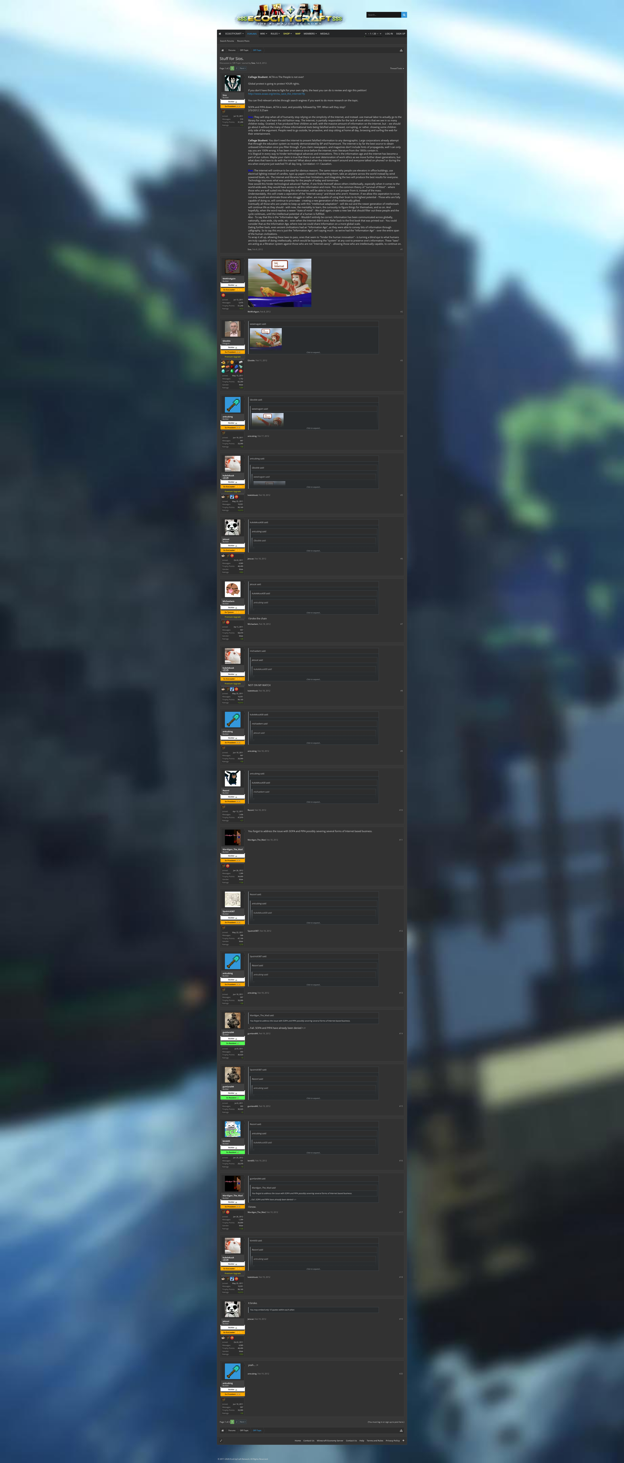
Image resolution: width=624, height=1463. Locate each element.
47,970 (240, 817)
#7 (401, 624)
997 (241, 440)
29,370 (240, 1163)
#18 (401, 1277)
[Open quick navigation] (401, 50)
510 (241, 119)
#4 (401, 436)
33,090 (240, 443)
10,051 (240, 504)
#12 (401, 931)
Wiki (262, 33)
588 (241, 935)
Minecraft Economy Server (330, 1440)
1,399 (241, 873)
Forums (252, 33)
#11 (401, 840)
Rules (274, 33)
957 (241, 630)
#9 (401, 751)
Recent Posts (243, 41)
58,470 (240, 633)
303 (241, 1051)
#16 (401, 1160)
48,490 (240, 566)
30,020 (240, 1054)
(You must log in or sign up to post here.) (386, 1422)
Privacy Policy (393, 1440)
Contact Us (308, 1440)
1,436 (241, 814)
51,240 (240, 305)
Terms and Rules (375, 1440)
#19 (401, 1319)
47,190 (240, 938)
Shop (286, 33)
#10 (401, 810)
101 (241, 1160)
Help (361, 1440)
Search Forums (227, 41)
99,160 (240, 507)
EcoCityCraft (233, 33)
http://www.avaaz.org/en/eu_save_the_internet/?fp (276, 93)
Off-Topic (237, 63)
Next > (243, 68)
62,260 (240, 381)
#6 (401, 558)
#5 (401, 495)
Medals (324, 33)
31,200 (240, 122)
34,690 (240, 876)
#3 (401, 360)
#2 (401, 311)
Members (309, 33)
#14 (401, 1033)
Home (298, 1440)
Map (297, 33)
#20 (401, 1373)
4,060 (241, 563)
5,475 (241, 302)
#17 (401, 1212)
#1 (401, 249)
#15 (401, 1106)
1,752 (241, 378)
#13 (401, 993)
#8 (401, 690)
